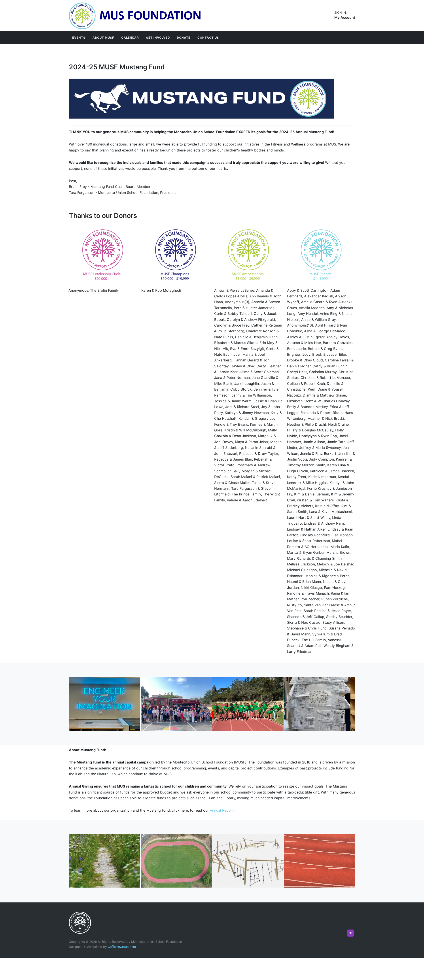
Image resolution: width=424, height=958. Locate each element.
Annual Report (222, 810)
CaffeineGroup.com (122, 947)
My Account (344, 17)
